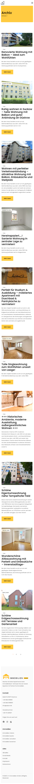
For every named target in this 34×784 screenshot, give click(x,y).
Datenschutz (7, 764)
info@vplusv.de (7, 705)
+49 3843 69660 (7, 700)
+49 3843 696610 (8, 703)
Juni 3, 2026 (5, 592)
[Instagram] (7, 722)
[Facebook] (4, 722)
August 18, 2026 (6, 35)
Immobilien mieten (8, 733)
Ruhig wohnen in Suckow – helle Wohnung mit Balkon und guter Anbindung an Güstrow (17, 113)
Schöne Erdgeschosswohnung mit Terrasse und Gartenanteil (15, 620)
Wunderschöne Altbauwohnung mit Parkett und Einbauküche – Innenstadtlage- (17, 560)
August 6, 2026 (6, 393)
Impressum (6, 761)
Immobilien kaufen (8, 736)
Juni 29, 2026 (5, 530)
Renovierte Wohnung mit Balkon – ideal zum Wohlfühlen (17, 54)
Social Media (6, 755)
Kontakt (5, 758)
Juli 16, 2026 (5, 464)
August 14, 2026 (6, 83)
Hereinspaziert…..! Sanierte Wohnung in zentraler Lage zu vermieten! (14, 240)
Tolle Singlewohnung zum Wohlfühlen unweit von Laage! (16, 367)
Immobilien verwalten (9, 739)
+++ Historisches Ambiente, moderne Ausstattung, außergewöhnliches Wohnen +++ (14, 422)
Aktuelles (5, 753)
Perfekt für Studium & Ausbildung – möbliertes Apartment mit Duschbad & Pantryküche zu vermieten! (17, 297)
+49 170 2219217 (7, 713)
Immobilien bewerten (9, 741)
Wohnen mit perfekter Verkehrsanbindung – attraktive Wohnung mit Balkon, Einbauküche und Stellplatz (17, 174)
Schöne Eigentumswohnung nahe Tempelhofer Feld (16, 493)
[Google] (11, 722)
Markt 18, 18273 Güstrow (10, 697)
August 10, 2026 (6, 210)
